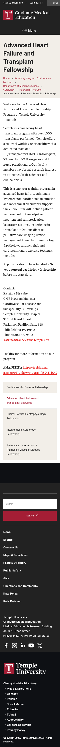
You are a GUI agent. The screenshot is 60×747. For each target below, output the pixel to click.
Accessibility (15, 719)
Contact (12, 694)
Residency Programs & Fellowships (33, 78)
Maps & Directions (15, 555)
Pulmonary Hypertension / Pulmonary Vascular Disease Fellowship (23, 450)
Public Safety (12, 570)
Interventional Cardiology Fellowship (21, 432)
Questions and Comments (20, 586)
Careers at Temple (19, 724)
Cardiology (8, 89)
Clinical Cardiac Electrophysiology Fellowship (26, 416)
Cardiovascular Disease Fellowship (27, 387)
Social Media (15, 704)
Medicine (8, 82)
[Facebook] (6, 646)
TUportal (12, 709)
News (6, 532)
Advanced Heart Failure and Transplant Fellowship (22, 400)
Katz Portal (10, 593)
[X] (39, 646)
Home (6, 78)
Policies (12, 699)
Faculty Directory (14, 562)
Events (7, 539)
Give (6, 578)
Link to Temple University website (25, 669)
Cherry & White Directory (20, 683)
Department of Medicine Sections (21, 86)
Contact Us (10, 547)
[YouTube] (31, 646)
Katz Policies (11, 601)
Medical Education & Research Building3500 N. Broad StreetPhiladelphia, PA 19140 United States (27, 631)
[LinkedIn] (23, 646)
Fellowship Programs (31, 89)
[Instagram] (15, 646)
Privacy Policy (16, 730)
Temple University (13, 3)
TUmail (11, 714)
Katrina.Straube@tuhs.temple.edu (26, 340)
